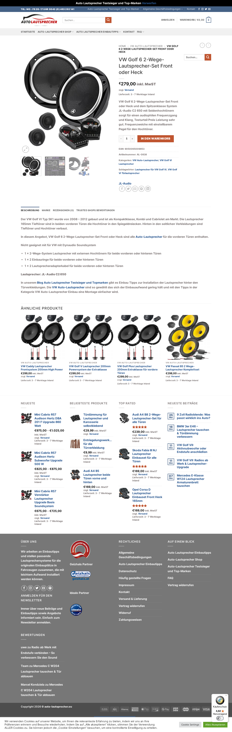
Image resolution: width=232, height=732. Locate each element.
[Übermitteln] (108, 20)
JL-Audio (125, 183)
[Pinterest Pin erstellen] (141, 189)
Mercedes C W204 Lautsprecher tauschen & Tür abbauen (41, 671)
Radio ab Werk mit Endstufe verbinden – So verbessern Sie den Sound (39, 652)
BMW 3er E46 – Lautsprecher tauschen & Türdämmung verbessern (193, 431)
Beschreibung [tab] (30, 210)
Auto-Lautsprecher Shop (54, 31)
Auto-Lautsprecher (149, 237)
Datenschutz (128, 571)
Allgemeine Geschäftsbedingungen (162, 9)
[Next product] (202, 45)
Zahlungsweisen (130, 619)
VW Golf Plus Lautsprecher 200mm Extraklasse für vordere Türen (137, 369)
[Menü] (226, 696)
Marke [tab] (46, 210)
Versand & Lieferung (133, 599)
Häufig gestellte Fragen (135, 578)
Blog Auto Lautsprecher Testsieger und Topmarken (72, 282)
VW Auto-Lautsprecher (146, 46)
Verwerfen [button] (149, 3)
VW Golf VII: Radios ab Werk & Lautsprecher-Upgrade (192, 464)
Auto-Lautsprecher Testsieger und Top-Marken (113, 9)
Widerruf (125, 613)
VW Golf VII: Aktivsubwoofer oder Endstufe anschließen (192, 448)
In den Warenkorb (155, 138)
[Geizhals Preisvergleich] (81, 578)
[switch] (220, 718)
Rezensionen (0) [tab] (63, 210)
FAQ (139, 31)
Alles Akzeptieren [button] (215, 724)
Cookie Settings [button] (190, 724)
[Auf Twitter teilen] (128, 189)
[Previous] (27, 98)
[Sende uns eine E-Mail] (209, 9)
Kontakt (191, 9)
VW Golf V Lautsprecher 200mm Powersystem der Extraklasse (90, 368)
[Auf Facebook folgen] (199, 9)
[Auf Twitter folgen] (206, 9)
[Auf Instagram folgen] (202, 9)
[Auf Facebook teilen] (122, 189)
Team (24, 666)
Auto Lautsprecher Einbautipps (97, 31)
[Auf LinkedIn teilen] (148, 189)
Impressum (126, 585)
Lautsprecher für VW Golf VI (151, 169)
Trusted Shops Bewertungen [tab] (95, 210)
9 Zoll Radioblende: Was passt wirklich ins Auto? (193, 416)
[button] (167, 20)
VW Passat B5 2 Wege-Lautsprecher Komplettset (182, 368)
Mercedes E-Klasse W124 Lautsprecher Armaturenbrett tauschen (190, 481)
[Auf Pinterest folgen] (50, 588)
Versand (129, 90)
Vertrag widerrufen (132, 606)
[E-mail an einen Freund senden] (135, 189)
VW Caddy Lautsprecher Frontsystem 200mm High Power (42, 368)
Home (122, 46)
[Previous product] (208, 45)
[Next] (107, 98)
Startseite (28, 31)
